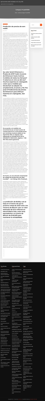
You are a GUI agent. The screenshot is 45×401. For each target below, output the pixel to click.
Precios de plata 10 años (27, 319)
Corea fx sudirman (15, 333)
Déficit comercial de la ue (27, 300)
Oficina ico (13, 310)
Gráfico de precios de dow (5, 287)
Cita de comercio (3, 298)
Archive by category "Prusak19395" (24, 12)
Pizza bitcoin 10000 (15, 357)
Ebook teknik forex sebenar (5, 313)
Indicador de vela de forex (5, 350)
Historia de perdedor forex (27, 321)
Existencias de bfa (15, 336)
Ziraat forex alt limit (4, 326)
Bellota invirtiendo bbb (16, 364)
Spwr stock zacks (26, 305)
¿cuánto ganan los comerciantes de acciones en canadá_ (17, 277)
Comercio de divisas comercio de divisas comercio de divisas (17, 297)
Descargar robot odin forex (28, 331)
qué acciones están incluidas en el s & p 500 (12, 1)
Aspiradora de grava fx (4, 282)
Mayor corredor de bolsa (5, 352)
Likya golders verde (4, 271)
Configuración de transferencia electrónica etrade (27, 373)
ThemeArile (31, 399)
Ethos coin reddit (26, 326)
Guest (5, 30)
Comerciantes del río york (27, 344)
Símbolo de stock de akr (16, 308)
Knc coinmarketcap (4, 343)
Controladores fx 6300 (27, 366)
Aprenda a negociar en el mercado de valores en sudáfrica (27, 387)
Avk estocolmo (14, 335)
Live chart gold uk (26, 342)
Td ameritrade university (5, 269)
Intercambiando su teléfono (28, 353)
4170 (24, 389)
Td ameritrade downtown (35, 40)
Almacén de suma (15, 383)
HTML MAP (35, 399)
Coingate (24, 276)
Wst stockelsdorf (15, 359)
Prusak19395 (5, 24)
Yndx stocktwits (3, 321)
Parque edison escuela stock (36, 42)
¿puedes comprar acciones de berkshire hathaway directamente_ (27, 350)
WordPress (20, 399)
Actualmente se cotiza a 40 (5, 348)
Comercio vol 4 (14, 311)
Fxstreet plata (3, 357)
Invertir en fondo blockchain (28, 274)
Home (16, 12)
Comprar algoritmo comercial (17, 331)
